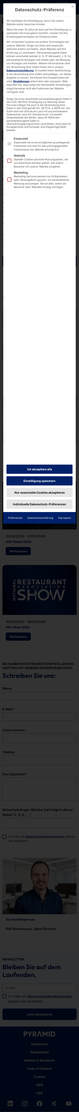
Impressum (64, 517)
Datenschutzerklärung (20, 70)
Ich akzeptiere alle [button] (39, 469)
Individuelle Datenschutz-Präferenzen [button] (39, 504)
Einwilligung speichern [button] (39, 481)
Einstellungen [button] (21, 81)
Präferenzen (15, 517)
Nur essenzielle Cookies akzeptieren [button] (39, 492)
